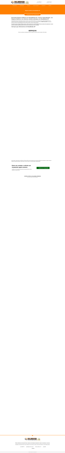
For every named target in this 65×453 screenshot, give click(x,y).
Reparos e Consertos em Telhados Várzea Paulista (18, 390)
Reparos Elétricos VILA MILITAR (18, 235)
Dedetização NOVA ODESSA (18, 348)
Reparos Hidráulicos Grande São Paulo (18, 264)
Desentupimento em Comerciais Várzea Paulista (18, 239)
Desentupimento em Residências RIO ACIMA (18, 415)
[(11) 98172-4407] (53, 2)
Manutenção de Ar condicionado (18, 47)
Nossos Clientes (36, 5)
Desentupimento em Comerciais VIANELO (18, 218)
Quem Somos (22, 5)
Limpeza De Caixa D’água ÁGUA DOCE (18, 243)
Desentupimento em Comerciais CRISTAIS (18, 193)
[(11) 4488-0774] (43, 2)
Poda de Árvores (18, 68)
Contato (50, 5)
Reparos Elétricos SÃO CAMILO (18, 281)
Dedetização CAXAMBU (18, 352)
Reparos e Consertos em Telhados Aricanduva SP (18, 394)
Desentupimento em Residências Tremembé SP (18, 369)
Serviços (28, 5)
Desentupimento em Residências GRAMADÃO (18, 197)
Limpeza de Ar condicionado (18, 108)
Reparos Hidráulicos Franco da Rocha (18, 373)
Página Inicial (15, 5)
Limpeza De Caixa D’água (18, 150)
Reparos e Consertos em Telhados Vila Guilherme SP (18, 398)
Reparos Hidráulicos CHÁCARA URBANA (18, 285)
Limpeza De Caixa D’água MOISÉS (18, 419)
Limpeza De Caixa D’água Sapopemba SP (18, 327)
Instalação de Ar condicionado (18, 129)
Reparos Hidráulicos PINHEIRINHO (18, 306)
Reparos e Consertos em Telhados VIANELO (18, 302)
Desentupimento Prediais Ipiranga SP (18, 260)
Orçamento (43, 5)
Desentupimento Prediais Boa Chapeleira (18, 331)
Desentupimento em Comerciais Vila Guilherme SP (18, 214)
